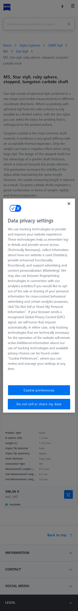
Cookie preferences (39, 390)
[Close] (69, 203)
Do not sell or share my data (39, 404)
